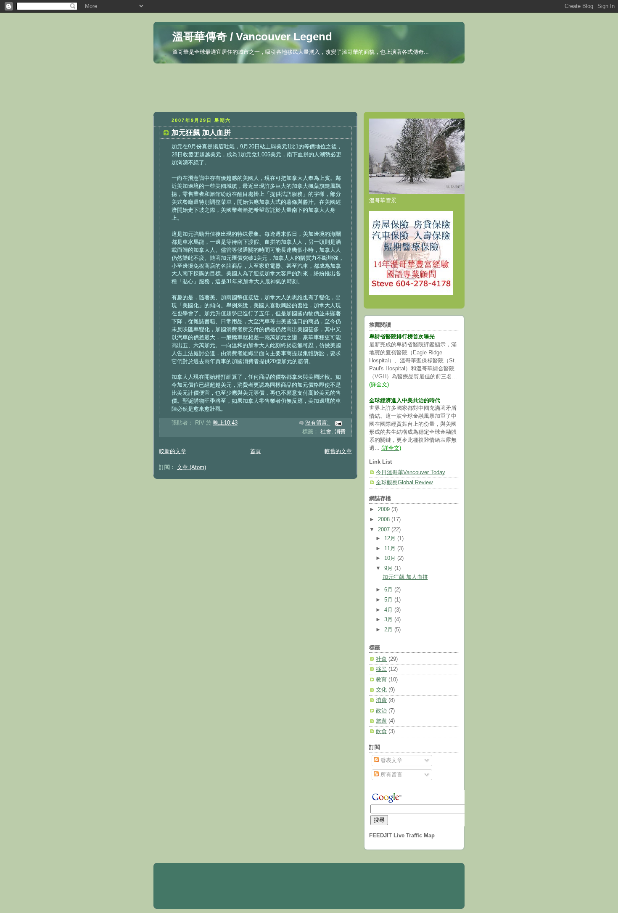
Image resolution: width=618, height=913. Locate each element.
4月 (389, 610)
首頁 (255, 451)
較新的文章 (172, 451)
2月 (389, 630)
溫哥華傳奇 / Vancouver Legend (252, 36)
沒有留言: (317, 423)
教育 (381, 680)
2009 (384, 509)
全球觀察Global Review (404, 483)
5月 (389, 600)
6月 (389, 590)
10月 (390, 558)
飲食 (381, 731)
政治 (381, 711)
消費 (340, 432)
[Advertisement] (309, 85)
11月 (390, 548)
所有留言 (390, 775)
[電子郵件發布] (338, 423)
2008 (384, 519)
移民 (381, 669)
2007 (384, 530)
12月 (390, 538)
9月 (389, 568)
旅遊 (381, 721)
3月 (389, 620)
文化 (381, 690)
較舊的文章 (338, 451)
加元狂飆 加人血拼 (201, 133)
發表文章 (390, 760)
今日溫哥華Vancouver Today (410, 472)
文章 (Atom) (191, 467)
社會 (325, 432)
